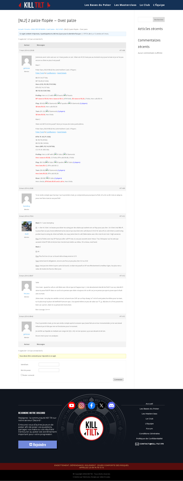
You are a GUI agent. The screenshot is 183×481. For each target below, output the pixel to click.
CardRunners (51, 73)
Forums (27, 29)
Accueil (20, 29)
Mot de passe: (26, 370)
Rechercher (158, 19)
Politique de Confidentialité (149, 438)
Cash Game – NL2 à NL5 (54, 29)
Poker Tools (40, 73)
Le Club (145, 5)
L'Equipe (149, 423)
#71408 (122, 50)
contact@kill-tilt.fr (152, 444)
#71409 (122, 188)
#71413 (122, 276)
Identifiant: (24, 364)
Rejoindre (39, 444)
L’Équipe (159, 5)
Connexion (118, 379)
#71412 (122, 216)
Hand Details (61, 73)
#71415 (122, 316)
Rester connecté (28, 375)
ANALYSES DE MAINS (38, 29)
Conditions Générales (149, 433)
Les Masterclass (125, 5)
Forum (149, 428)
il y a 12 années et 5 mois (99, 34)
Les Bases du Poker (98, 5)
